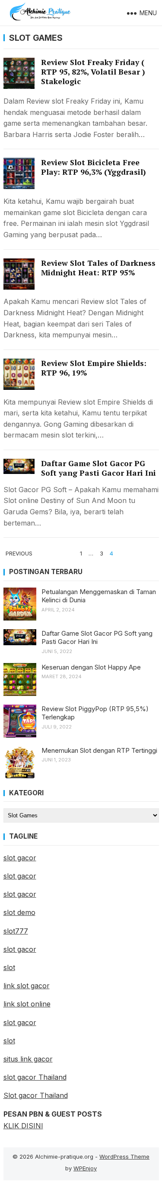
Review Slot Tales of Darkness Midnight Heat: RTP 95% (98, 268)
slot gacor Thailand (35, 1077)
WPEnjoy (85, 1168)
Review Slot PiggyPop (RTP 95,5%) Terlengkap (95, 713)
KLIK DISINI (23, 1125)
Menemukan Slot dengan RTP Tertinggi (99, 750)
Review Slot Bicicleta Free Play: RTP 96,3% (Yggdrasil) (93, 167)
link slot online (27, 1004)
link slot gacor (26, 985)
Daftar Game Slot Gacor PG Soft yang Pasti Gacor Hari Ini (98, 468)
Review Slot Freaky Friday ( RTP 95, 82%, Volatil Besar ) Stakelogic (93, 71)
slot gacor (19, 857)
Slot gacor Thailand (35, 1095)
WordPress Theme (124, 1156)
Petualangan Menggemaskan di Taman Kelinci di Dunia (98, 596)
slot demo (19, 912)
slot (9, 967)
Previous (19, 553)
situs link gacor (28, 1059)
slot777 (15, 931)
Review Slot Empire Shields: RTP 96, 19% (93, 368)
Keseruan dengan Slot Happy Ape (91, 667)
